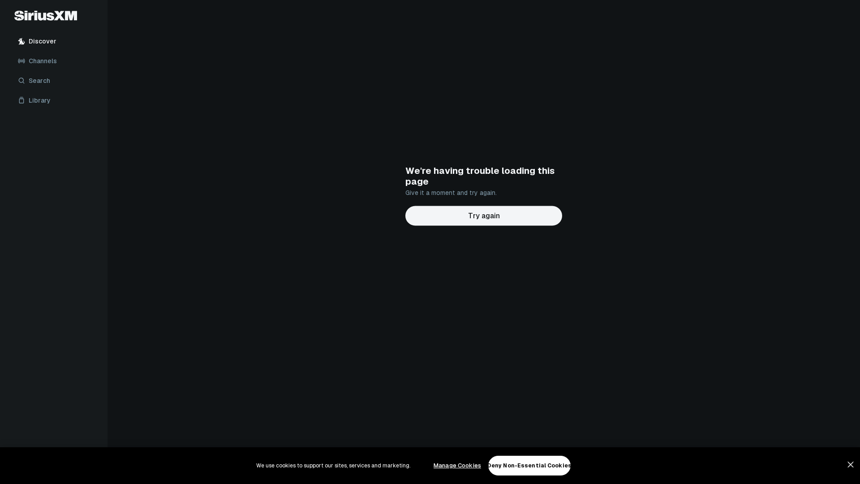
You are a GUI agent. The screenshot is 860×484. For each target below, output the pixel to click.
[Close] (851, 465)
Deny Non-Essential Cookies (529, 465)
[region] (430, 465)
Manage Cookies (457, 465)
